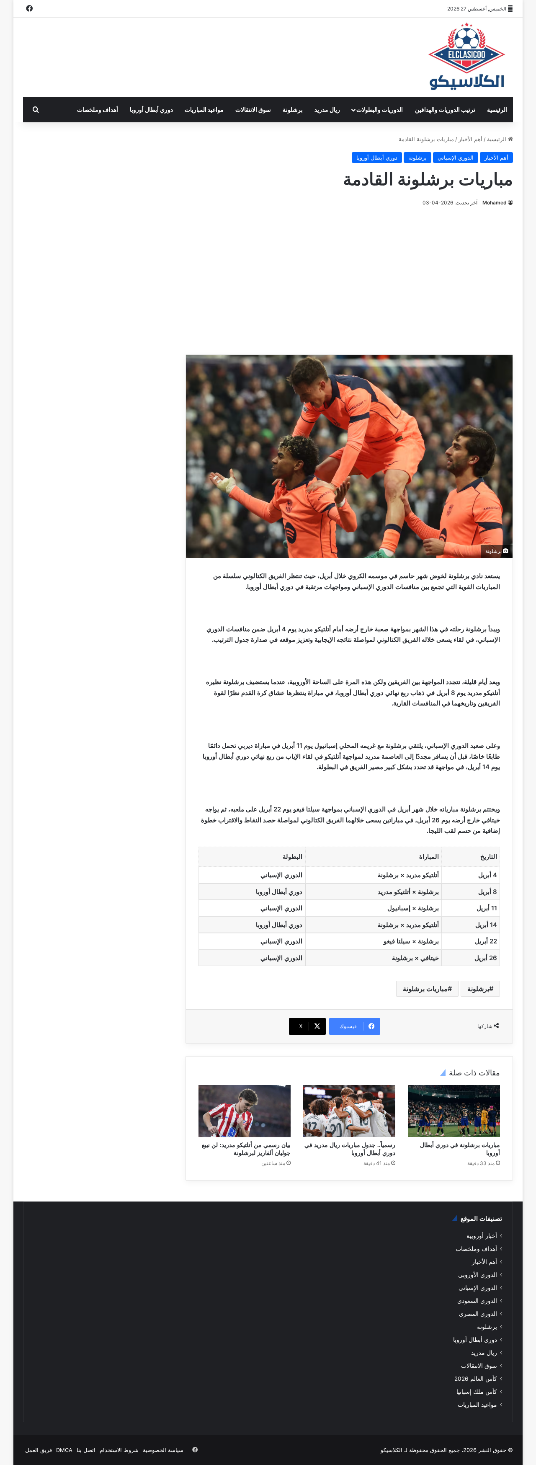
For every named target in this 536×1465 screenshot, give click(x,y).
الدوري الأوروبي (477, 1274)
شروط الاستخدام (119, 1450)
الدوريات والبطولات (379, 109)
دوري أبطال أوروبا (151, 109)
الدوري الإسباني (456, 157)
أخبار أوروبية (481, 1235)
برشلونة (293, 109)
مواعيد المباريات (204, 109)
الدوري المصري (478, 1313)
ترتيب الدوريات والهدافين (445, 109)
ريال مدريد (327, 109)
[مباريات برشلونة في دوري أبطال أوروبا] (454, 1111)
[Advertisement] (268, 279)
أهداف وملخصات (97, 109)
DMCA (64, 1450)
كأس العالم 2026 (475, 1378)
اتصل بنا (86, 1450)
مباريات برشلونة (425, 988)
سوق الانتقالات (253, 109)
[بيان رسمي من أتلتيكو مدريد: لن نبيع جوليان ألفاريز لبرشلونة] (244, 1111)
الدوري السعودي (477, 1300)
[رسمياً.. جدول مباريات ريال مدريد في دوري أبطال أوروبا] (349, 1111)
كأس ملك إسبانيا (476, 1391)
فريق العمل (38, 1450)
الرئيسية (497, 109)
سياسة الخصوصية (163, 1450)
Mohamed (494, 202)
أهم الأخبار (470, 139)
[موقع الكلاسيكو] (467, 57)
